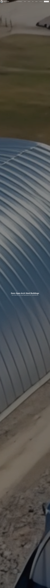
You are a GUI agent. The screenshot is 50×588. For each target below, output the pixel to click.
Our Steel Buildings (19, 1)
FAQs (32, 1)
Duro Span (6, 1)
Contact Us (40, 1)
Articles (36, 1)
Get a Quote (46, 1)
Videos (25, 1)
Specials (29, 1)
